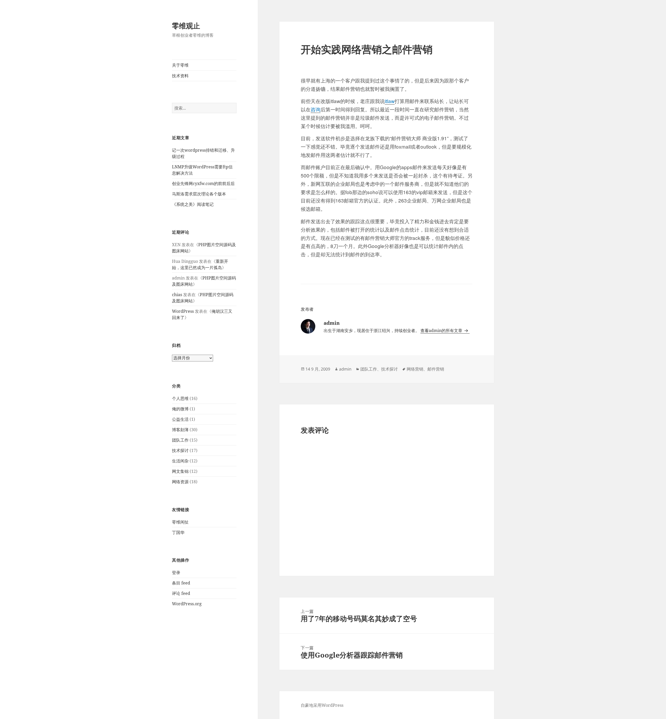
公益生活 (180, 419)
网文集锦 (180, 471)
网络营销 (415, 369)
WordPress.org (187, 604)
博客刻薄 (180, 429)
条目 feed (181, 583)
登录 (176, 572)
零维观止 (186, 25)
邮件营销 (435, 369)
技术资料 (180, 76)
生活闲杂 (180, 461)
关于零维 (180, 65)
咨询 (316, 109)
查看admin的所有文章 (441, 330)
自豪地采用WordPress (322, 705)
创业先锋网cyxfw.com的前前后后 (203, 183)
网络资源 (180, 482)
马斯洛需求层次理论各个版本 (199, 194)
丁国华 (178, 532)
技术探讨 (180, 450)
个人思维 (180, 398)
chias (177, 294)
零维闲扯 (180, 522)
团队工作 (180, 440)
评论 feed (181, 593)
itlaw (390, 100)
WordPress (183, 311)
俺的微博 (180, 409)
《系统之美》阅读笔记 (193, 204)
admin (345, 369)
